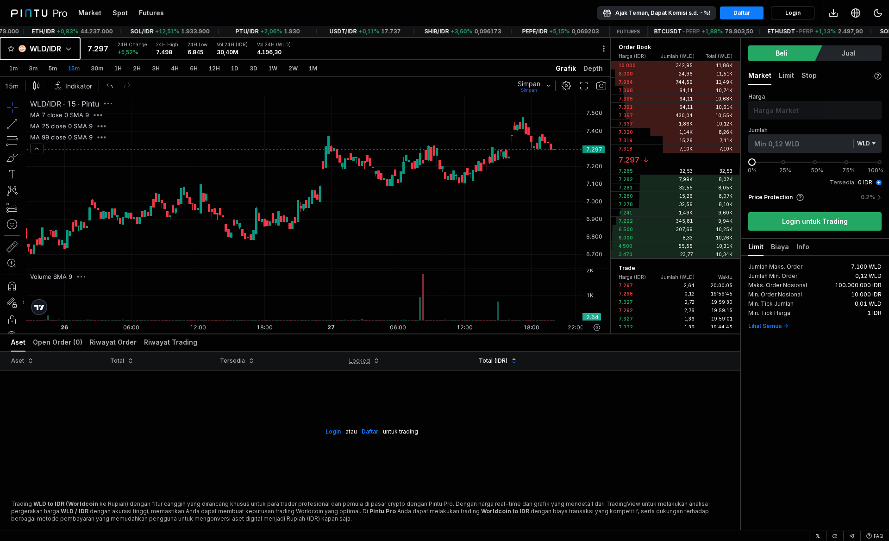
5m (53, 68)
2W (293, 68)
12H (214, 68)
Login (793, 12)
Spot (120, 13)
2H (137, 68)
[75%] (846, 162)
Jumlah (758, 129)
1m (13, 68)
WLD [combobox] (863, 143)
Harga (756, 96)
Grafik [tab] (566, 68)
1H (118, 68)
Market (89, 13)
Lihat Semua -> (768, 325)
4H (175, 68)
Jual (848, 53)
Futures (151, 13)
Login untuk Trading (815, 221)
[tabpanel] (305, 205)
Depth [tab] (593, 68)
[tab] (18, 343)
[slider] (752, 162)
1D (234, 68)
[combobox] (40, 49)
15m (74, 68)
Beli (782, 53)
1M (313, 68)
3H (156, 68)
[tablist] (305, 68)
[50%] (815, 162)
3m (33, 68)
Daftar (741, 12)
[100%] (880, 162)
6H (194, 68)
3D (253, 68)
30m (97, 68)
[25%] (783, 162)
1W (273, 68)
